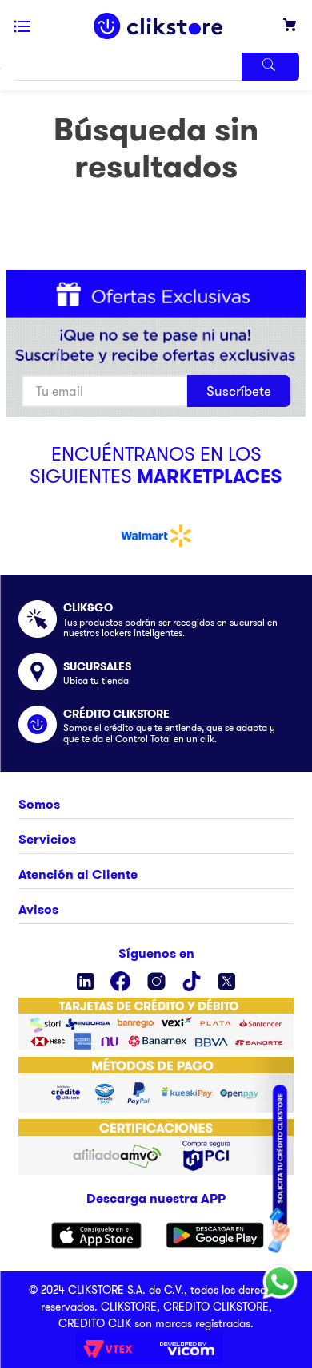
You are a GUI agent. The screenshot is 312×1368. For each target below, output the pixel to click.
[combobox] (156, 67)
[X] (227, 981)
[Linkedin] (85, 981)
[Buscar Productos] (270, 67)
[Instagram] (156, 981)
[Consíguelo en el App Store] (96, 1235)
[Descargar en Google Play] (215, 1235)
